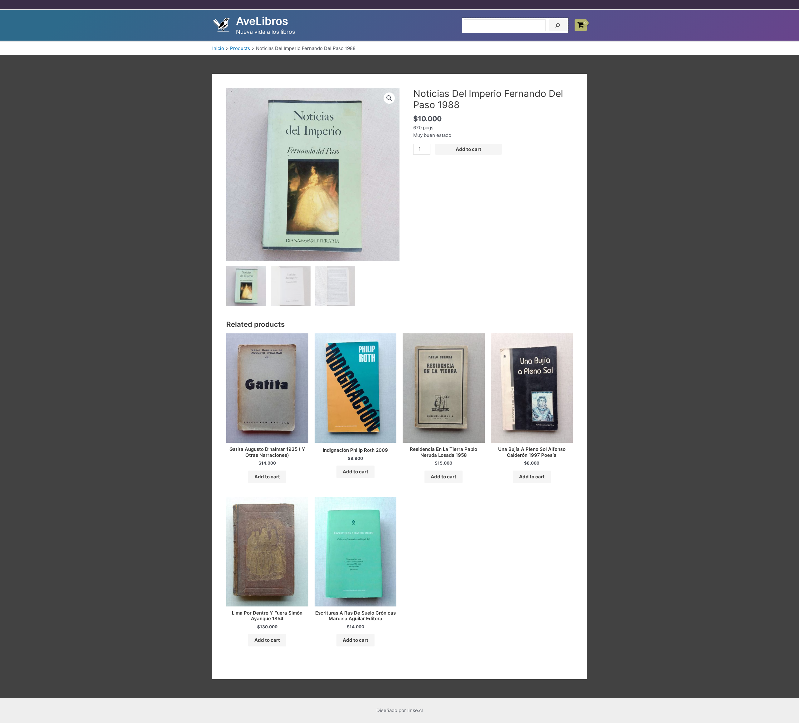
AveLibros (262, 20)
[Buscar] (558, 25)
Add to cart (468, 149)
